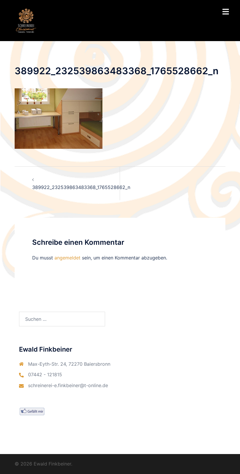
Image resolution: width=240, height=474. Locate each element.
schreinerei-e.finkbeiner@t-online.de (68, 385)
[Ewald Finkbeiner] (26, 20)
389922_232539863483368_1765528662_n (81, 187)
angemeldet (67, 258)
